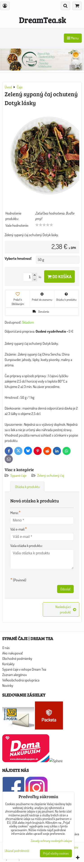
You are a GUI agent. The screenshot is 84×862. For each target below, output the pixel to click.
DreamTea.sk (42, 19)
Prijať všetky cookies (56, 853)
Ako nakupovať (12, 653)
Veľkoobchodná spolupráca (20, 680)
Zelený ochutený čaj (50, 475)
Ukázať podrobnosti (17, 851)
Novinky (7, 685)
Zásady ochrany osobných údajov (51, 841)
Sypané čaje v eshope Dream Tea (24, 669)
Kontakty (8, 664)
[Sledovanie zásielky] (18, 728)
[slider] (44, 225)
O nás (6, 647)
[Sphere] (55, 761)
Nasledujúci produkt (63, 609)
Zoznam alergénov (14, 674)
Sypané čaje (18, 475)
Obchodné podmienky (17, 658)
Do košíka (61, 276)
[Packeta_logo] (49, 728)
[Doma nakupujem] (25, 761)
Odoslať (65, 589)
